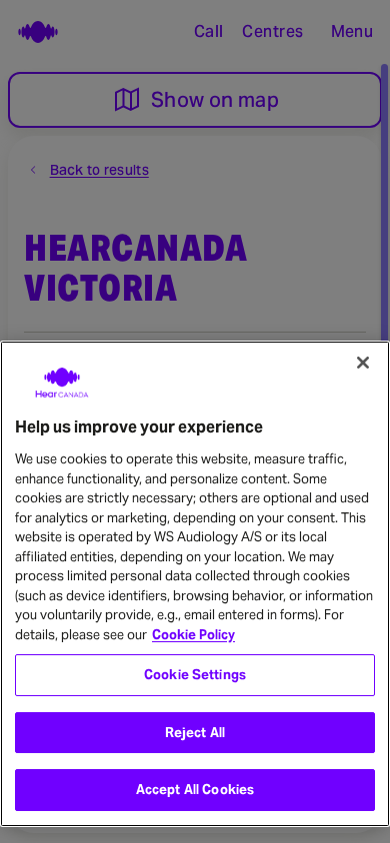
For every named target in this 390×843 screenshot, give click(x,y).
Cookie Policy (193, 634)
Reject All (195, 732)
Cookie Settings (195, 674)
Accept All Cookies (195, 789)
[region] (195, 584)
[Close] (363, 363)
